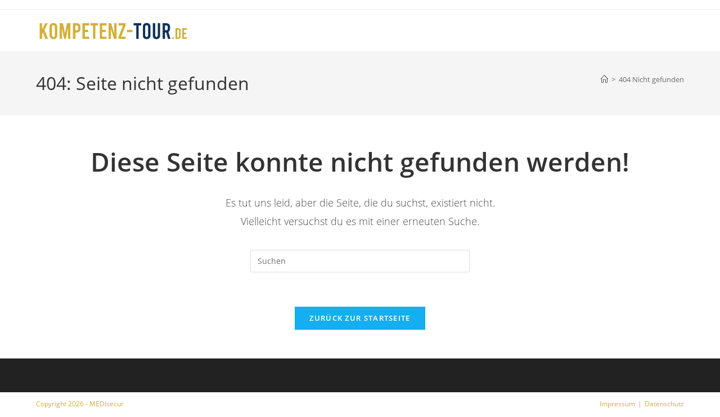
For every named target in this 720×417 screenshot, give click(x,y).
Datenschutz (664, 404)
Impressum (617, 404)
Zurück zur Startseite (359, 318)
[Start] (604, 79)
